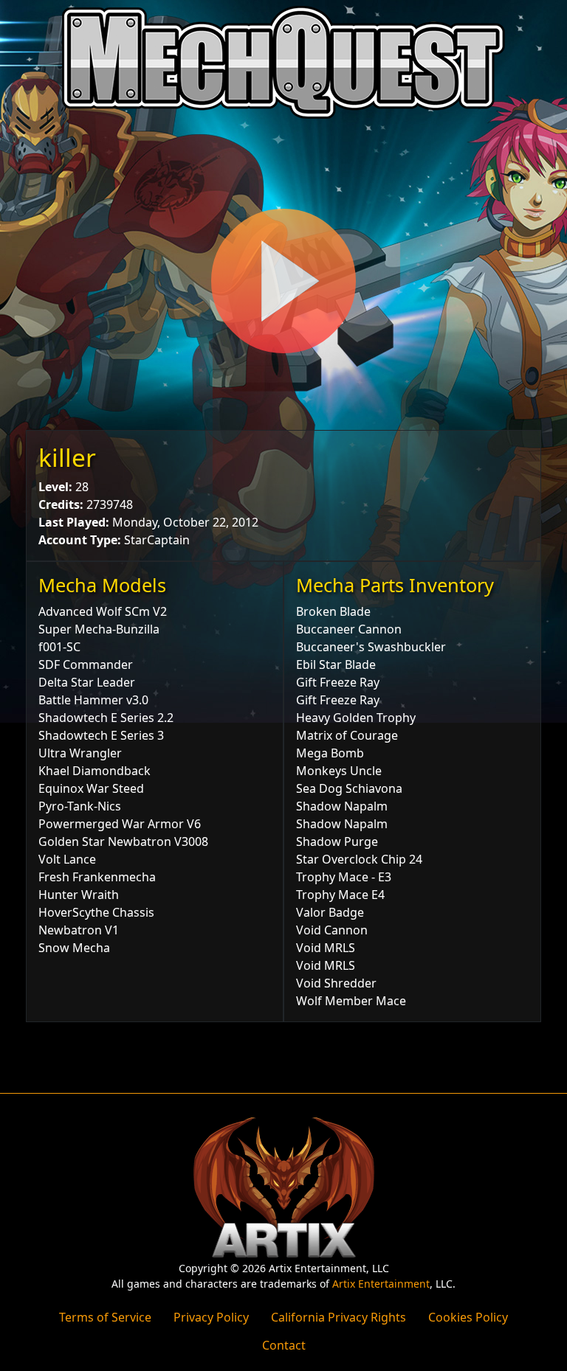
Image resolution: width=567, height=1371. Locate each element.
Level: (55, 487)
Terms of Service (105, 1317)
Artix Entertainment (381, 1284)
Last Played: (73, 522)
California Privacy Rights (338, 1317)
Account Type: (79, 540)
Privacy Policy (211, 1317)
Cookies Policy (468, 1317)
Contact (284, 1345)
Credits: (60, 504)
